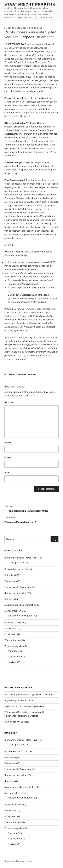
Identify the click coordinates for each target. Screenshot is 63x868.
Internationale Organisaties (18, 587)
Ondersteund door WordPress (18, 861)
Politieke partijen (13, 622)
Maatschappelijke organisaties (20, 605)
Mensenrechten (12, 611)
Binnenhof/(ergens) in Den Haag (20, 557)
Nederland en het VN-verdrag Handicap (24, 706)
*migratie (13, 651)
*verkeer (12, 662)
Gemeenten (10, 581)
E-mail (7, 457)
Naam (7, 442)
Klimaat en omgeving (15, 593)
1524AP (38, 28)
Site (6, 472)
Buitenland (10, 575)
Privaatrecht (10, 628)
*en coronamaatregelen (20, 615)
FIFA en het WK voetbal (16, 722)
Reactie (9, 402)
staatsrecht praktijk (29, 4)
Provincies (9, 634)
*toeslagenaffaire (17, 562)
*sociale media (15, 656)
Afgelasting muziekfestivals (18, 700)
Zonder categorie (13, 646)
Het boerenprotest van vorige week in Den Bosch (29, 694)
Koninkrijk (9, 599)
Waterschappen (12, 640)
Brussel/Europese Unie (22, 374)
